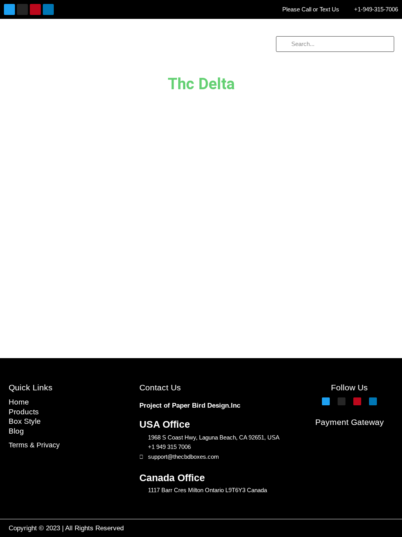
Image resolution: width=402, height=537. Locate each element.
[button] (67, 44)
